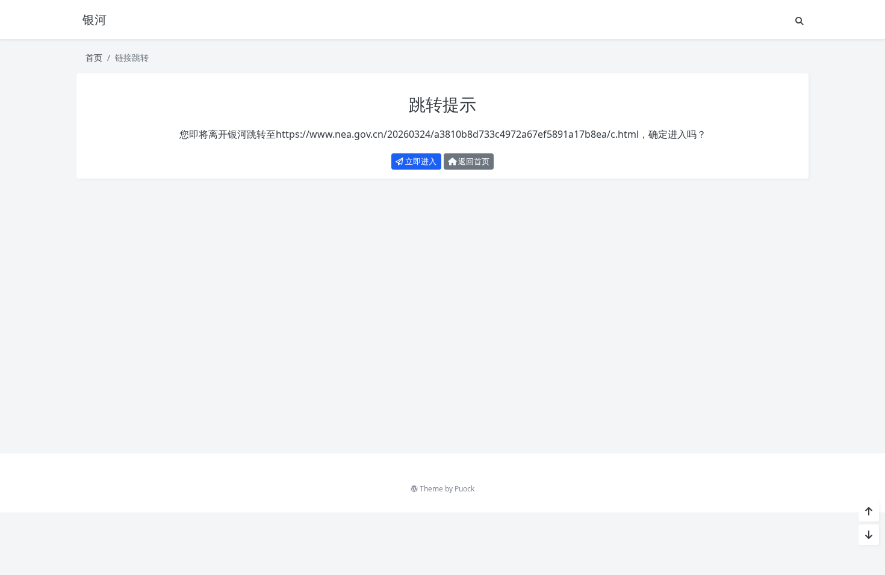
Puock (464, 489)
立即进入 (419, 161)
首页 (93, 57)
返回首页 (472, 161)
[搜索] (799, 20)
